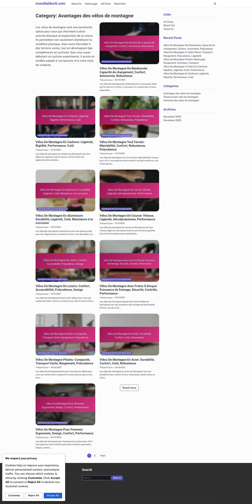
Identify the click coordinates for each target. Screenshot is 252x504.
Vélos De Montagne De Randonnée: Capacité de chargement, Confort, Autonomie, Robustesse (124, 72)
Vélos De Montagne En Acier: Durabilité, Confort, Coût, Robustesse (127, 361)
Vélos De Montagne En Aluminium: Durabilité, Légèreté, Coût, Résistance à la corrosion (64, 219)
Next (102, 455)
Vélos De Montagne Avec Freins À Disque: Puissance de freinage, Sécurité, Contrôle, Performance (129, 289)
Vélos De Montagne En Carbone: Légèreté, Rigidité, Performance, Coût (64, 143)
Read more (129, 387)
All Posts (106, 3)
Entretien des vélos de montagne (181, 100)
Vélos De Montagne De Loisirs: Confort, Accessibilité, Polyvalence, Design (63, 287)
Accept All (53, 495)
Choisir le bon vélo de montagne (180, 96)
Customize (14, 495)
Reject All (33, 495)
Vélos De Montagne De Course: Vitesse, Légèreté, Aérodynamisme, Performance (127, 217)
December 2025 (172, 116)
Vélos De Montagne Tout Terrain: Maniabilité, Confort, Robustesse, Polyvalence (123, 145)
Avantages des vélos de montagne (116, 62)
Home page (91, 3)
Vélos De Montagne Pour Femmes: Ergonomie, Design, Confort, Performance (64, 431)
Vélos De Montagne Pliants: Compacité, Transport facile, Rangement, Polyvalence (64, 361)
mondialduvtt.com (50, 3)
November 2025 (172, 120)
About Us (76, 3)
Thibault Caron (106, 80)
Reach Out (120, 3)
